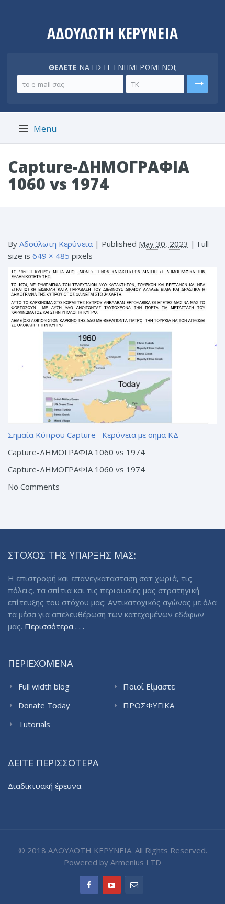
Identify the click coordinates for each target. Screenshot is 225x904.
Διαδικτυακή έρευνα (44, 786)
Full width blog (44, 686)
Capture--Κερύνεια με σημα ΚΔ (122, 435)
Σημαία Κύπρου (36, 435)
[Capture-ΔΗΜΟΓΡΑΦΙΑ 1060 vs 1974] (112, 345)
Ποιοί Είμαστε (149, 686)
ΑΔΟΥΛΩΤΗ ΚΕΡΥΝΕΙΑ (112, 33)
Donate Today (44, 705)
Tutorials (34, 724)
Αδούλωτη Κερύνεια (56, 244)
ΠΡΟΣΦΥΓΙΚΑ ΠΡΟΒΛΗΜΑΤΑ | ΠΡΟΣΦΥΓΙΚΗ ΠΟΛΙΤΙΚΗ (170, 705)
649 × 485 (51, 256)
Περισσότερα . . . (54, 626)
